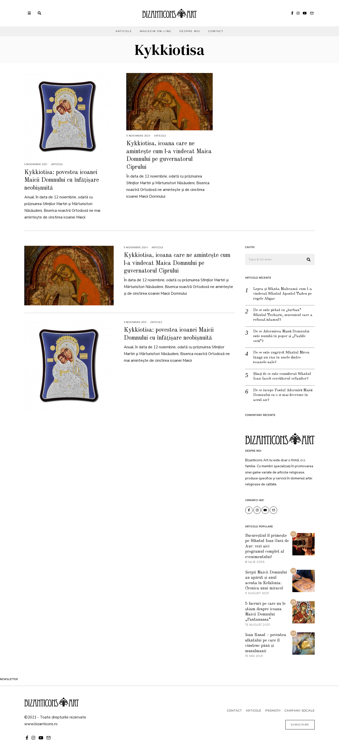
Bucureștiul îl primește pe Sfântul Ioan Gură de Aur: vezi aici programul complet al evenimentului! (267, 546)
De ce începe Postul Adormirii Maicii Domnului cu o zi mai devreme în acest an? (282, 395)
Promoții (273, 710)
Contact (215, 31)
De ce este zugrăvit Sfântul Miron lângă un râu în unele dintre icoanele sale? (281, 357)
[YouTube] (305, 13)
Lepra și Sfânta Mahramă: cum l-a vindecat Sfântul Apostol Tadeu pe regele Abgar (282, 294)
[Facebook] (292, 13)
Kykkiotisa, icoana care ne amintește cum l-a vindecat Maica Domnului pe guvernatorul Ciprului (177, 263)
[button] (309, 260)
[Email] (312, 13)
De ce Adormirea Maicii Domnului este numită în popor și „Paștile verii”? (281, 336)
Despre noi (189, 31)
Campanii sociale (300, 710)
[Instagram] (298, 13)
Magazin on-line (155, 31)
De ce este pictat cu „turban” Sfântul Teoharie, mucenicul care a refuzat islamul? (282, 315)
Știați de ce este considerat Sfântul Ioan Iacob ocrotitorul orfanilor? (282, 376)
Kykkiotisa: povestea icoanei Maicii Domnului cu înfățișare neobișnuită (61, 180)
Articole (124, 31)
